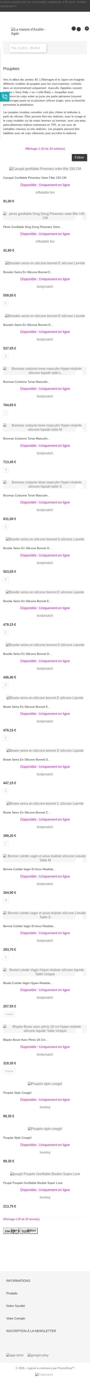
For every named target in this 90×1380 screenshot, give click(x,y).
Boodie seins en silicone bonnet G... (27, 548)
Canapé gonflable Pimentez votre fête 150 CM (34, 177)
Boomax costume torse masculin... (26, 381)
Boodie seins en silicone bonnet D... (27, 653)
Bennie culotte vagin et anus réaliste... (29, 869)
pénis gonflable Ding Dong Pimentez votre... (32, 227)
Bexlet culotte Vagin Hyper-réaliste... (28, 983)
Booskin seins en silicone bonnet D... (28, 324)
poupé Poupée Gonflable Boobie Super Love (33, 1183)
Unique (9, 1014)
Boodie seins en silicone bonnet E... (27, 601)
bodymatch (45, 286)
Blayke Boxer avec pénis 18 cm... (25, 1039)
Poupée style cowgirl (17, 1092)
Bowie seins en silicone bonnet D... (26, 759)
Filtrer (79, 157)
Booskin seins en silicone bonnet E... (28, 272)
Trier (12, 1231)
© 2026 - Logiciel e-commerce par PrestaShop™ (45, 1368)
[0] (83, 31)
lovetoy (45, 1107)
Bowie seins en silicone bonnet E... (26, 706)
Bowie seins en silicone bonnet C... (26, 812)
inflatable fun (45, 192)
